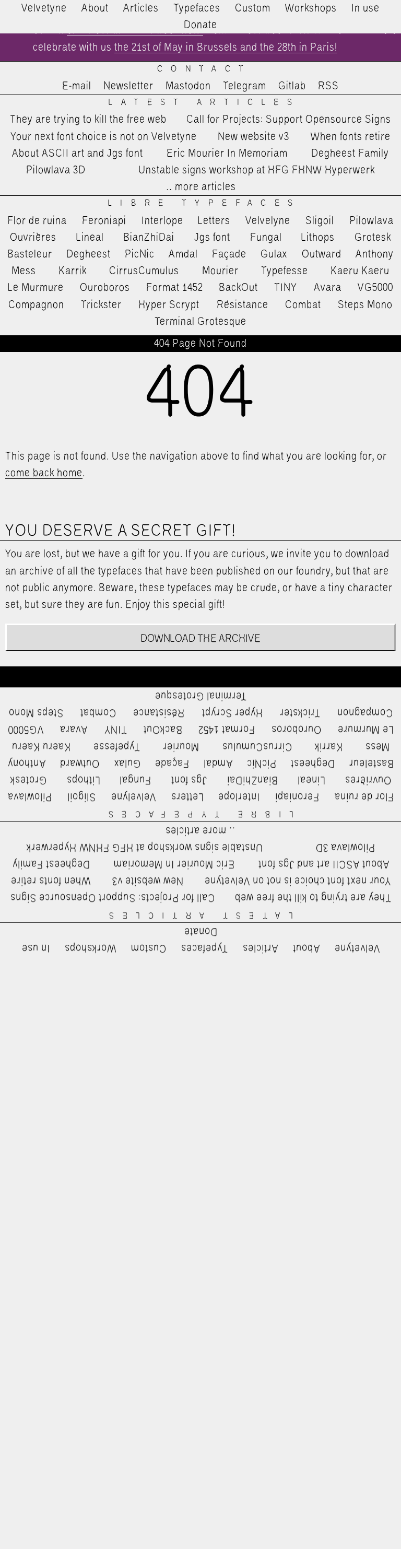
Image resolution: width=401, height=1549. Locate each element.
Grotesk (373, 237)
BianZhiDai (148, 237)
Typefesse (284, 271)
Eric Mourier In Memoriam (227, 153)
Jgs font (212, 237)
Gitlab (292, 86)
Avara (327, 288)
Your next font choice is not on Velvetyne (103, 137)
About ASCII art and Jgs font (77, 153)
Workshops (311, 8)
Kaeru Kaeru (360, 271)
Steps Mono (365, 305)
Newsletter (128, 86)
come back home (43, 473)
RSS (328, 86)
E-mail (76, 86)
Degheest (88, 254)
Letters (214, 221)
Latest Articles (204, 103)
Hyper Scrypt (168, 305)
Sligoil (319, 221)
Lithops (318, 237)
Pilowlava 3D (56, 170)
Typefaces (196, 8)
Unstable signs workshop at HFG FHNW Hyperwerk (256, 170)
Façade (229, 254)
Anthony (375, 254)
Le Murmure (36, 288)
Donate (200, 25)
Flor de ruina (37, 221)
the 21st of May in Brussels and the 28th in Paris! (225, 47)
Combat (303, 305)
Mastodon (188, 86)
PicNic (140, 254)
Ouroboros (105, 288)
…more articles (200, 187)
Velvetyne (44, 8)
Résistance (242, 305)
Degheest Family (350, 153)
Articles (141, 8)
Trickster (101, 305)
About (95, 8)
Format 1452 (174, 288)
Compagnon (36, 305)
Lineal (90, 237)
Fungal (266, 237)
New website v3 (253, 137)
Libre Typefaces (204, 203)
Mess (23, 271)
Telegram (244, 86)
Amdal (183, 254)
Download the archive (200, 638)
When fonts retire (351, 137)
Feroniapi (104, 221)
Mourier (220, 271)
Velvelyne (267, 221)
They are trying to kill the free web (88, 119)
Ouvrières (33, 237)
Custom (252, 8)
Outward (321, 254)
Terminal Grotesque (200, 321)
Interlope (162, 221)
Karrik (72, 271)
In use (365, 8)
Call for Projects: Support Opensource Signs (288, 119)
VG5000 (375, 288)
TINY (286, 288)
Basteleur (29, 254)
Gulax (274, 254)
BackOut (238, 288)
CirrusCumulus (144, 271)
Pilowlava (371, 221)
